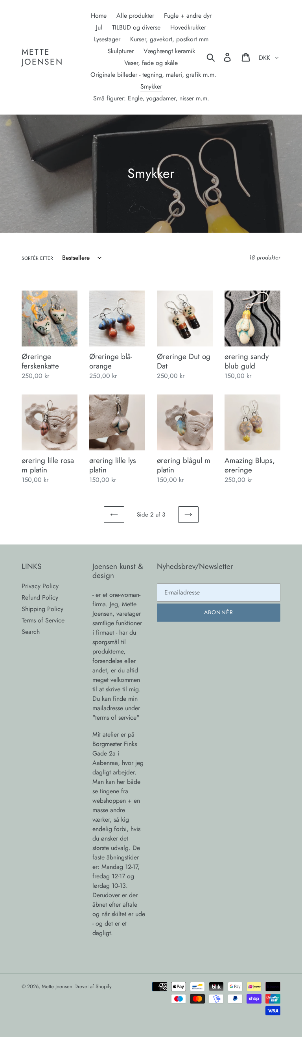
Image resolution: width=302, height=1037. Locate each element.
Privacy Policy (40, 586)
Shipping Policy (42, 608)
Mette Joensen (42, 57)
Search (31, 631)
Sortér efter (37, 258)
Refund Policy (40, 597)
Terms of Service (43, 620)
